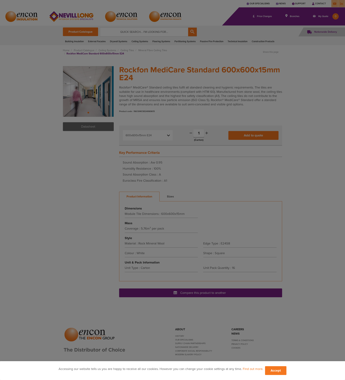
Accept (276, 370)
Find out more (253, 369)
